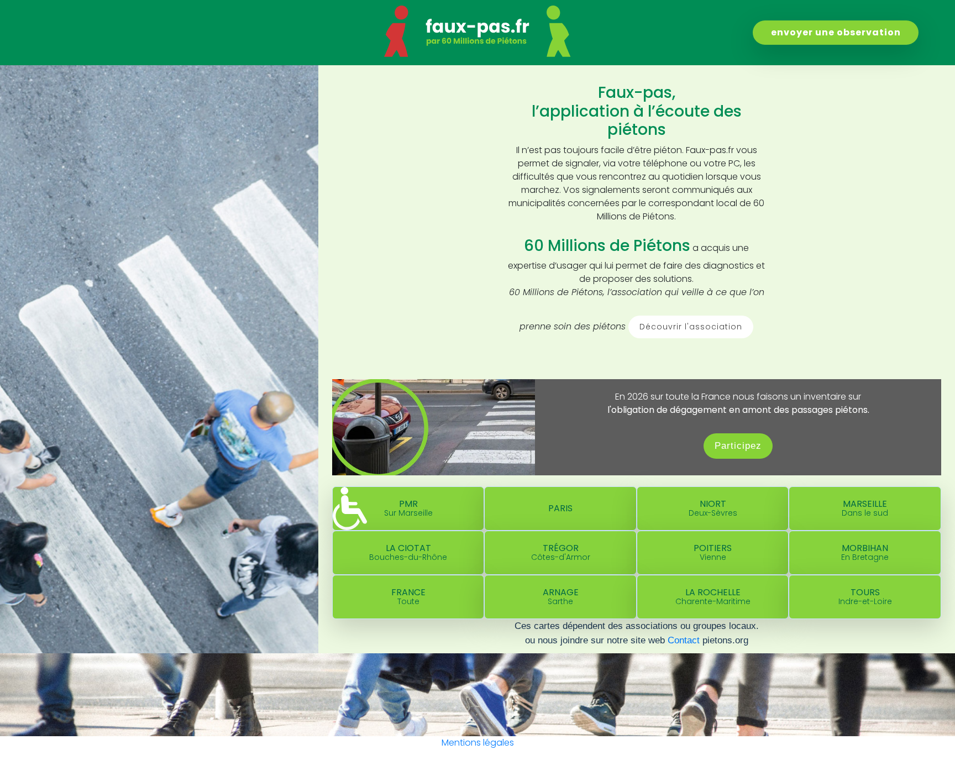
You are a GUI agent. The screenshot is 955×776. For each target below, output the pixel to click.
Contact (684, 640)
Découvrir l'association (690, 326)
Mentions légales (478, 742)
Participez (738, 445)
